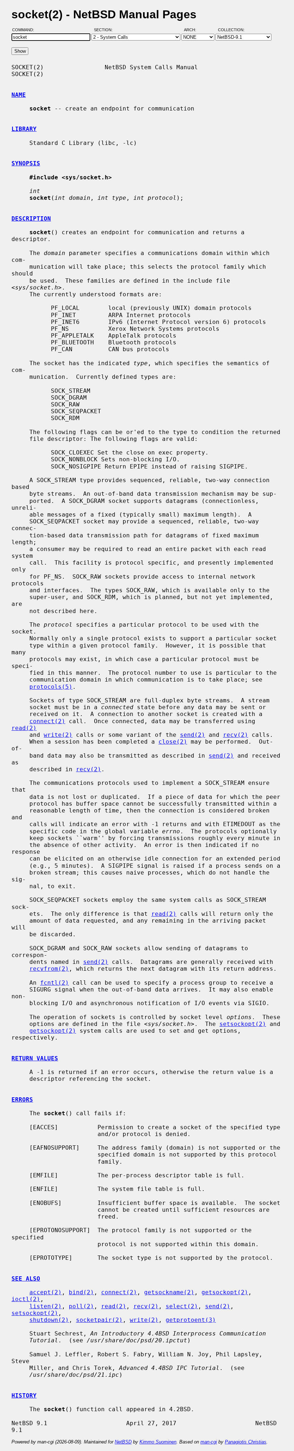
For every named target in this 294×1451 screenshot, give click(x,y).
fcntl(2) (54, 982)
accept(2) (45, 1292)
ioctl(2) (25, 1299)
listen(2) (45, 1306)
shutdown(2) (49, 1319)
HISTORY (24, 1395)
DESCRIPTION (31, 218)
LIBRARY (24, 129)
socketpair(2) (99, 1319)
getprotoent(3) (191, 1319)
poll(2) (81, 1306)
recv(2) (235, 734)
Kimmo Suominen (157, 1442)
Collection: (231, 30)
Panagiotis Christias (245, 1442)
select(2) (182, 1306)
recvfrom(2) (49, 968)
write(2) (58, 734)
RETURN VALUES (34, 1058)
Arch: (193, 30)
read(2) (24, 728)
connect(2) (47, 721)
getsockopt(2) (52, 1030)
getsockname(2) (169, 1292)
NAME (18, 94)
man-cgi (208, 1442)
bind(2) (81, 1292)
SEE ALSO (25, 1278)
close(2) (172, 741)
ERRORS (22, 1099)
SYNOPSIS (25, 163)
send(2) (192, 734)
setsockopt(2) (242, 1024)
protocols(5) (50, 686)
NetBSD (123, 1442)
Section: (105, 30)
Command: (25, 30)
